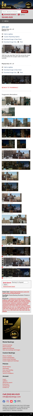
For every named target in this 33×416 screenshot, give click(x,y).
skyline (28, 305)
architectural (12, 298)
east (7, 308)
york (15, 308)
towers (16, 300)
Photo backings (7, 346)
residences (19, 303)
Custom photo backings (9, 359)
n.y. (6, 310)
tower (12, 300)
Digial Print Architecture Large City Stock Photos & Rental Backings (15, 292)
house (8, 303)
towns (13, 305)
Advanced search (7, 382)
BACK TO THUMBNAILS (10, 87)
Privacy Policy (6, 371)
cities (20, 308)
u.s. (16, 307)
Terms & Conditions (8, 373)
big (26, 308)
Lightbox (22, 14)
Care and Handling (8, 370)
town (10, 305)
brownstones (6, 301)
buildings (4, 300)
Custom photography (8, 357)
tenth (14, 310)
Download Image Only (10, 42)
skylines (4, 307)
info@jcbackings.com (12, 397)
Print (21, 42)
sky (20, 305)
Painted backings (7, 345)
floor (20, 310)
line (22, 305)
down (17, 305)
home (19, 301)
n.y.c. (8, 310)
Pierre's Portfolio (7, 356)
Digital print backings (8, 348)
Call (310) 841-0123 (11, 394)
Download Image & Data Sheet (12, 39)
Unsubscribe (6, 386)
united (19, 307)
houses (4, 303)
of (25, 307)
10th (11, 310)
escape (23, 300)
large (24, 308)
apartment (12, 304)
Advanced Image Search (9, 286)
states (22, 307)
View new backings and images (11, 350)
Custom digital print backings (11, 360)
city (18, 308)
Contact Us (6, 387)
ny (28, 308)
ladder (11, 301)
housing (28, 301)
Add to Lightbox (8, 34)
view (26, 310)
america (28, 307)
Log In (4, 379)
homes (24, 301)
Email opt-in (6, 384)
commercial (5, 304)
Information (6, 368)
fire (19, 300)
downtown (25, 304)
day (29, 310)
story (17, 310)
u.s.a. (12, 307)
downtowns (5, 305)
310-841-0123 (7, 17)
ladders (16, 301)
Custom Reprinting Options (12, 36)
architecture (19, 298)
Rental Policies (7, 366)
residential (26, 303)
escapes (27, 300)
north (3, 308)
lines (24, 305)
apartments (18, 304)
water (9, 300)
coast (9, 308)
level (23, 310)
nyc (3, 310)
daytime (4, 311)
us (10, 307)
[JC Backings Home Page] (12, 339)
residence (13, 303)
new (13, 308)
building (25, 298)
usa (8, 307)
